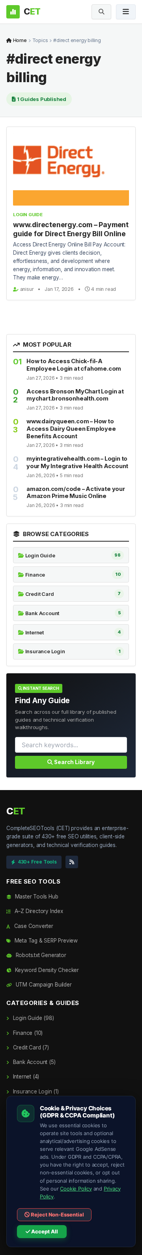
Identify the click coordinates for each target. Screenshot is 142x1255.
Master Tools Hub (35, 896)
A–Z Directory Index (38, 911)
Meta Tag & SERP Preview (45, 940)
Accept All (44, 1231)
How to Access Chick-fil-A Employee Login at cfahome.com (73, 365)
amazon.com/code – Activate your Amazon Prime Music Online (75, 492)
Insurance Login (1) (35, 1091)
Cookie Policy (76, 1188)
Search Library (74, 762)
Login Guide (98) (32, 1018)
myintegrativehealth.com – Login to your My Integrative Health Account (77, 462)
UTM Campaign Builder (43, 984)
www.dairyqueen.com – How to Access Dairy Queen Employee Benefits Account (71, 428)
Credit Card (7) (30, 1047)
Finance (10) (27, 1033)
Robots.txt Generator (40, 955)
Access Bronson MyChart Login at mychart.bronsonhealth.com (75, 395)
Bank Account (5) (33, 1062)
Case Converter (33, 926)
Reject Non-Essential (57, 1214)
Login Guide (28, 214)
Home (19, 40)
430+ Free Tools (37, 862)
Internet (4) (25, 1076)
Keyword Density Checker (46, 970)
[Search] (101, 11)
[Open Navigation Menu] (126, 11)
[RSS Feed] (71, 862)
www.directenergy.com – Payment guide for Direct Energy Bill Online (71, 229)
